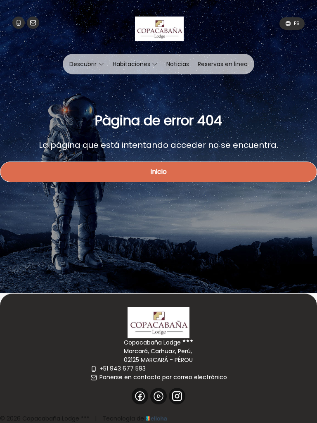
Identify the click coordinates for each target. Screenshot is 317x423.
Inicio (158, 171)
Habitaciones (132, 64)
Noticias (177, 64)
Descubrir (83, 64)
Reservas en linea (223, 64)
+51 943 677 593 (122, 368)
